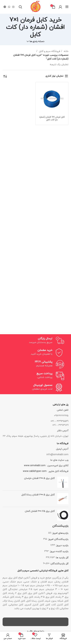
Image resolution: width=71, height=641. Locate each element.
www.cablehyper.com (35, 471)
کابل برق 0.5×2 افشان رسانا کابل (38, 494)
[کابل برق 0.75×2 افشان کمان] (62, 515)
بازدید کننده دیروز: (58, 551)
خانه (65, 51)
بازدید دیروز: (61, 545)
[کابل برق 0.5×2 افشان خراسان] (62, 482)
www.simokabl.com (34, 465)
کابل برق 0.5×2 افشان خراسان (39, 478)
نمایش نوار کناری (54, 76)
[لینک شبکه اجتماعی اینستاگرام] (13, 7)
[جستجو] (20, 6)
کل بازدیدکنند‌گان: (58, 563)
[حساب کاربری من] (60, 6)
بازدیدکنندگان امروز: (57, 539)
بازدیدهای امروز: (59, 533)
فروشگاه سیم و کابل (49, 51)
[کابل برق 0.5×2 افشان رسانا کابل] (62, 498)
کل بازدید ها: (61, 557)
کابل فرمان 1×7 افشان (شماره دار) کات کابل (52, 118)
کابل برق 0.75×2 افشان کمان (40, 511)
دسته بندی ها (37, 41)
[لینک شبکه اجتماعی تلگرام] (5, 7)
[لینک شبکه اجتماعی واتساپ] (9, 7)
